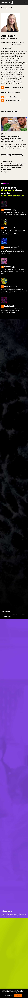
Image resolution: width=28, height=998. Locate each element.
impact (3, 8)
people (9, 8)
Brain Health (17, 44)
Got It (18, 995)
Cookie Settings (8, 995)
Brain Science (13, 42)
